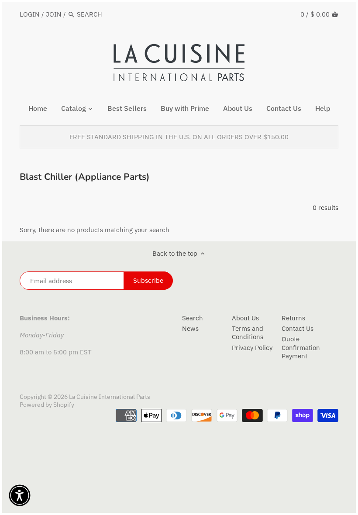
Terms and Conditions (247, 332)
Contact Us (297, 328)
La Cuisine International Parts (109, 397)
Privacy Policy (252, 347)
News (190, 328)
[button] (20, 495)
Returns (293, 318)
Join (54, 14)
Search (192, 318)
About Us (245, 318)
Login (30, 14)
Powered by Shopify (47, 405)
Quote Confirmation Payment (301, 347)
